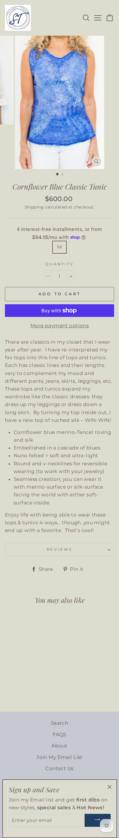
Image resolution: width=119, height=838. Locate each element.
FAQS (59, 734)
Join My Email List (59, 757)
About (59, 746)
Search (59, 723)
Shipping (34, 207)
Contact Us (59, 768)
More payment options (59, 325)
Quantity (59, 264)
